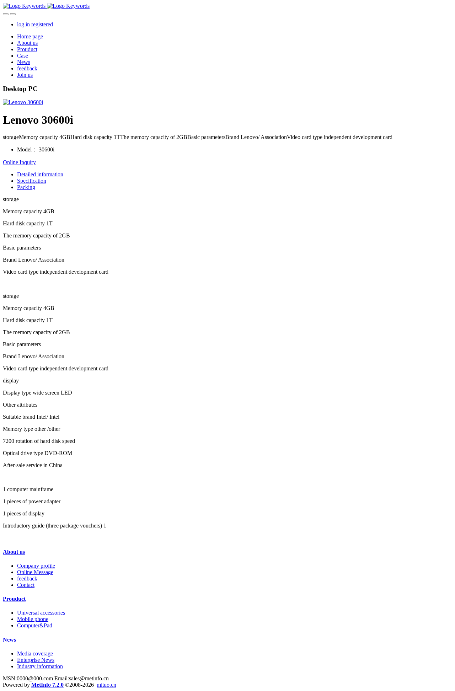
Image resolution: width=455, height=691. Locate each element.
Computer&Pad (34, 625)
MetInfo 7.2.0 (47, 685)
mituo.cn (106, 685)
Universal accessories (41, 613)
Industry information (40, 666)
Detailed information (40, 174)
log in (23, 24)
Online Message (35, 572)
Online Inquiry (19, 162)
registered (42, 24)
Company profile (36, 566)
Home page (30, 36)
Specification (31, 181)
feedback (27, 578)
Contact (25, 585)
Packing (26, 187)
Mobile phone (32, 619)
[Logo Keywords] (227, 6)
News (9, 640)
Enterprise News (35, 660)
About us (14, 552)
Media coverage (35, 653)
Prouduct (14, 599)
